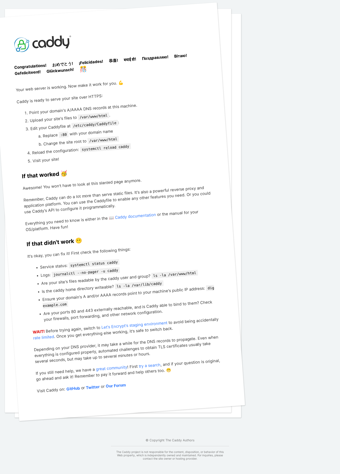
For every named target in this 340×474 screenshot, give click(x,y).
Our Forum (116, 386)
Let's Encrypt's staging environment (134, 325)
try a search (150, 365)
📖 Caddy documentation (132, 216)
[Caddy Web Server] (43, 60)
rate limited (43, 337)
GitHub (73, 389)
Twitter (93, 387)
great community (111, 368)
